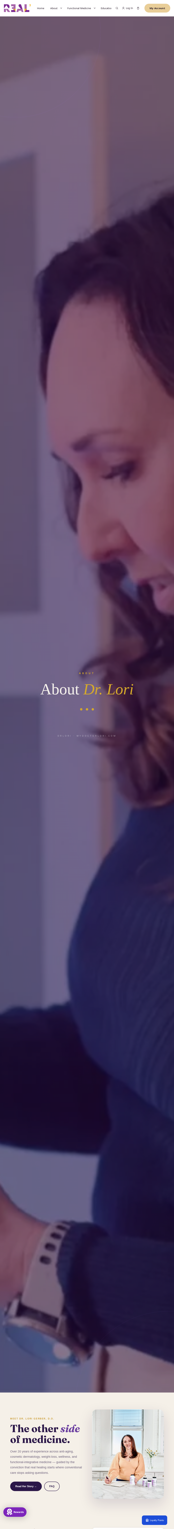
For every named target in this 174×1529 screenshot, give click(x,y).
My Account (157, 8)
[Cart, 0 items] (138, 8)
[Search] (117, 8)
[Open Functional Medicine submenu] (94, 8)
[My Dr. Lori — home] (17, 8)
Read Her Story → (26, 1486)
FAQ (52, 1486)
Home (40, 8)
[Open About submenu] (61, 8)
